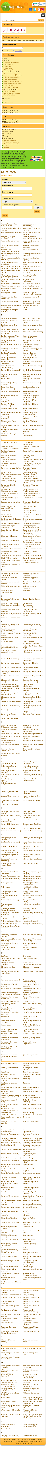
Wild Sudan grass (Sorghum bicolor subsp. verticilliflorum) (33, 1398)
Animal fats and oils (9, 95)
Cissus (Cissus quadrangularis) (28, 443)
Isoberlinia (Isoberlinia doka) (32, 774)
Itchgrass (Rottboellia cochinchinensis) (30, 780)
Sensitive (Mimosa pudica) (10, 1196)
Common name (7, 192)
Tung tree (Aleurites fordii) (31, 1331)
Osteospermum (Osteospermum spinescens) (32, 963)
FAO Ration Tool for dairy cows (12, 120)
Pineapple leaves (28, 1001)
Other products (8, 102)
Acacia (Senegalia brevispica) (11, 232)
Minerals (6, 101)
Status (36, 205)
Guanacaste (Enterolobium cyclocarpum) (32, 698)
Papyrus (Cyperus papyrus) (10, 1001)
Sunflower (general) (29, 1244)
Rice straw (26, 1083)
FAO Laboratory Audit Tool (10, 122)
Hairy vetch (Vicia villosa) (10, 734)
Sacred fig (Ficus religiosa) (10, 1134)
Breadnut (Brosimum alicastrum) (30, 392)
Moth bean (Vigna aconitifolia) (33, 912)
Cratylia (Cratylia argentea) (32, 523)
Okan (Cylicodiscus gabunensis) (8, 963)
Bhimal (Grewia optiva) (9, 408)
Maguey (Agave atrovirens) (10, 876)
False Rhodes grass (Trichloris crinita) (8, 630)
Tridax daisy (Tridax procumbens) (29, 1319)
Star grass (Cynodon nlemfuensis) (30, 1208)
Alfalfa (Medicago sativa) (9, 301)
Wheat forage (5, 1397)
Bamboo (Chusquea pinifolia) (11, 344)
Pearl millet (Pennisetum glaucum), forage (9, 1030)
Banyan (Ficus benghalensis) (11, 370)
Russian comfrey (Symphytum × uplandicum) (32, 1113)
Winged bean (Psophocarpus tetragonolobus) (32, 1402)
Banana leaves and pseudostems (7, 362)
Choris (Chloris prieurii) (9, 558)
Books (6, 145)
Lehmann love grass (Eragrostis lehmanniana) (9, 851)
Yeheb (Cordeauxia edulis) (10, 1429)
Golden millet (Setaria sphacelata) (8, 715)
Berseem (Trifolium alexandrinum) (7, 405)
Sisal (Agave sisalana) (9, 1256)
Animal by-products (9, 91)
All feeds (5, 58)
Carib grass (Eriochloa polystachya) (8, 486)
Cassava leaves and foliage (10, 502)
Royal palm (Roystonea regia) (33, 1104)
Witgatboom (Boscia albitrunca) (29, 1411)
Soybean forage (28, 1164)
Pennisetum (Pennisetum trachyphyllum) (9, 1047)
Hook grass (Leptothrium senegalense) (31, 730)
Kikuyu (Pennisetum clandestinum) (29, 812)
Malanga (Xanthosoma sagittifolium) (9, 892)
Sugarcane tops (28, 1235)
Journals (6, 147)
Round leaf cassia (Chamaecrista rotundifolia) (32, 1096)
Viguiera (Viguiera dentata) (32, 1348)
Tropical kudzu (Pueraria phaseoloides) (31, 1328)
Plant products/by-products (10, 72)
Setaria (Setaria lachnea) (9, 1211)
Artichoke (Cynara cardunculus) (29, 280)
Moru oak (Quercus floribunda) (29, 909)
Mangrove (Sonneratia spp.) (10, 900)
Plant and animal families (10, 110)
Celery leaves (5, 510)
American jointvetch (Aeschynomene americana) (32, 237)
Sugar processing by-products (12, 83)
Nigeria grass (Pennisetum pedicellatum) (32, 940)
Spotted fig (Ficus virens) (31, 1200)
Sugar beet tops (28, 1227)
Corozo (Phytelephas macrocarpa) (30, 511)
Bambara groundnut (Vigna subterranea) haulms (10, 337)
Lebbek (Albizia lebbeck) (9, 846)
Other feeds (6, 99)
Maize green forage (7, 883)
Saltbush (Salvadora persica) (11, 1158)
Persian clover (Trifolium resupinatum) (31, 985)
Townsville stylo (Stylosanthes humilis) (30, 1311)
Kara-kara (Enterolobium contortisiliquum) (9, 821)
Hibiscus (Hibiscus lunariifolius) (7, 750)
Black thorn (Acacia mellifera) (33, 332)
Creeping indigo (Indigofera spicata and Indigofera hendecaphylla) (32, 531)
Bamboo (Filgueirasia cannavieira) (8, 358)
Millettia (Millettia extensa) (32, 876)
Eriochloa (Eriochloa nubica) (10, 618)
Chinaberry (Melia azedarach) (11, 549)
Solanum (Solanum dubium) (32, 1143)
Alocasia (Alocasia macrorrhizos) (29, 225)
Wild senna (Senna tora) (31, 1393)
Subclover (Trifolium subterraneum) (29, 1219)
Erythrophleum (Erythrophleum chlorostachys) (28, 605)
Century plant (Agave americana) (8, 526)
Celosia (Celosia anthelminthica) (6, 515)
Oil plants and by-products (11, 77)
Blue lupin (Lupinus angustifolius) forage (29, 354)
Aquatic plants (8, 68)
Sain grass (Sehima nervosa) (11, 1143)
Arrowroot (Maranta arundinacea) (29, 276)
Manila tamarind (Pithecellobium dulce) (8, 905)
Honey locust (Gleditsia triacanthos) (31, 726)
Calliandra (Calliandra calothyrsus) (8, 456)
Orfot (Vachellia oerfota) (31, 958)
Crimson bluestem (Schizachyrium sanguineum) (32, 541)
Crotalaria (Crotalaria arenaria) (33, 549)
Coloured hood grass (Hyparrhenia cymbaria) (30, 477)
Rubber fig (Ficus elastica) (32, 1108)
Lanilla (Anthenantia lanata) (10, 842)
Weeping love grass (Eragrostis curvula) (8, 1385)
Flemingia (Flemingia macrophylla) (30, 630)
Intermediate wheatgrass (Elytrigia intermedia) (31, 767)
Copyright (37, 1441)
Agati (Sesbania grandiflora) (10, 283)
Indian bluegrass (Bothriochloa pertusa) (8, 763)
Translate (18, 51)
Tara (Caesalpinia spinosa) (10, 1306)
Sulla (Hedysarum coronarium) (29, 1240)
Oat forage (4, 956)
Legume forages (8, 64)
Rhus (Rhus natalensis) (31, 1072)
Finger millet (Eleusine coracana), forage (8, 651)
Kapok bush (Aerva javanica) (11, 815)
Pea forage (5, 1016)
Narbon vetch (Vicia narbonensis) (8, 948)
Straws (25, 1211)
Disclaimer (17, 1443)
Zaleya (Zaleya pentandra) (10, 1436)
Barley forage (5, 378)
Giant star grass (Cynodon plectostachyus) (10, 694)
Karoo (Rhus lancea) (8, 828)
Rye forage (26, 1117)
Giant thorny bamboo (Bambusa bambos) (8, 698)
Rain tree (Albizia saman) (9, 1063)
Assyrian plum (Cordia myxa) (32, 288)
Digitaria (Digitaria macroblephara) (7, 591)
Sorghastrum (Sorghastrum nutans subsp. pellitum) (32, 1146)
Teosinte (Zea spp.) (7, 1323)
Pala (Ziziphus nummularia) (10, 980)
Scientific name (7, 199)
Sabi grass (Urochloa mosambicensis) (8, 1131)
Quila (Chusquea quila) (30, 1055)
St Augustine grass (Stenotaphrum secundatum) (32, 1204)
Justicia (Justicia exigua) (31, 800)
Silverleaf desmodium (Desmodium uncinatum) (9, 1249)
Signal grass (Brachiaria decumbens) (9, 1244)
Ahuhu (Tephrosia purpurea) (10, 286)
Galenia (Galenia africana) (10, 659)
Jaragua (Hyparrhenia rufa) (10, 796)
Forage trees (7, 66)
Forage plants (6, 60)
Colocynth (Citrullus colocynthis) (29, 469)
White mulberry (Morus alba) (10, 1410)
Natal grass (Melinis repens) (32, 935)
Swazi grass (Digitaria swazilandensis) (30, 1261)
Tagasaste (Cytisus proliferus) (7, 1291)
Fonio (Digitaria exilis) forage (32, 637)
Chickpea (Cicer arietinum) (10, 540)
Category (5, 179)
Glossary (5, 136)
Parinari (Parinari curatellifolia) (7, 1009)
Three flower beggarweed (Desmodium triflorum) (9, 1332)
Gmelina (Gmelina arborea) (10, 710)
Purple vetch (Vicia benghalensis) (29, 1043)
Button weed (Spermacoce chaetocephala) (32, 435)
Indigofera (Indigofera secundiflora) (30, 763)
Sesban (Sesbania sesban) (10, 1207)
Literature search (7, 132)
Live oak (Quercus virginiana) (33, 850)
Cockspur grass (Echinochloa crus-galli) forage (33, 460)
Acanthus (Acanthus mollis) (10, 241)
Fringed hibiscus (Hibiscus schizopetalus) (32, 651)
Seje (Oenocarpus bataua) (10, 1192)
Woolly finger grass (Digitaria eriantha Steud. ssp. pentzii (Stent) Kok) (32, 1416)
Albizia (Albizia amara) (9, 293)
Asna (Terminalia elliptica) (31, 283)
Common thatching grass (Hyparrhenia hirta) (31, 494)
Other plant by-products (11, 87)
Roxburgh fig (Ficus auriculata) (29, 1101)
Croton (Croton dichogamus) (32, 558)
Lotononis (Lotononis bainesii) (33, 859)
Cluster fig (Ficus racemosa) (32, 451)
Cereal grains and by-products (12, 74)
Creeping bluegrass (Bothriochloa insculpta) (31, 526)
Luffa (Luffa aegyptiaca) (31, 863)
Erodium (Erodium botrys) (31, 599)
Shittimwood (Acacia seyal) (10, 1222)
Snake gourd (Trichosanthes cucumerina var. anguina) (32, 1139)
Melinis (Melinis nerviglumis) (11, 921)
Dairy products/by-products (12, 93)
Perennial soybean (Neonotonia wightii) (29, 981)
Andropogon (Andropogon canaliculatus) (31, 242)
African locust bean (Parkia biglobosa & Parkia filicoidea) (11, 267)
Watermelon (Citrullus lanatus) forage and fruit (9, 1381)
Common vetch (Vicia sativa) (32, 498)
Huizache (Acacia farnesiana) (33, 740)
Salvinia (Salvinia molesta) (10, 1160)
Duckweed (26, 590)
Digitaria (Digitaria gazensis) (10, 586)
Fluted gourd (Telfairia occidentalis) (30, 634)
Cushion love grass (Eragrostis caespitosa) (30, 561)
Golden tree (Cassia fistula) (10, 718)
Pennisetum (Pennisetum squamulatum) (9, 1038)
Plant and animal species (10, 112)
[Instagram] (42, 9)
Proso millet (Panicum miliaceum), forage (30, 1030)
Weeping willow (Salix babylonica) (8, 1389)
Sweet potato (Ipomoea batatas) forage (30, 1266)
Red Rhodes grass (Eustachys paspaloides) (9, 1109)
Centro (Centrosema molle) (10, 523)
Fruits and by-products (10, 79)
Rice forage (26, 1079)
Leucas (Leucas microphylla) (32, 838)
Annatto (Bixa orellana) (30, 249)
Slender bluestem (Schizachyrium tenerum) (9, 1266)
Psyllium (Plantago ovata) (31, 1038)
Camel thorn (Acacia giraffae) (11, 468)
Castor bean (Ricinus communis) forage (8, 507)
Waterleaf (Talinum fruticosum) (7, 1375)
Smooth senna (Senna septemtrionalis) (30, 1131)
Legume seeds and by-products (13, 76)
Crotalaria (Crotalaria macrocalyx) (30, 552)
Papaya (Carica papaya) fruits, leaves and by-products (11, 993)
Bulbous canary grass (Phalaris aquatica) (30, 413)
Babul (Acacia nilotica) (9, 318)
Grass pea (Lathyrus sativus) (32, 671)
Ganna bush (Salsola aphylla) (11, 667)
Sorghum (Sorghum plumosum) (29, 1154)
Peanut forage (6, 1025)
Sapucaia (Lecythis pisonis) (10, 1173)
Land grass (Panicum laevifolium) (8, 838)
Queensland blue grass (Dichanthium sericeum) (9, 1056)
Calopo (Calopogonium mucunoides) (9, 460)
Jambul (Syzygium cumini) (10, 792)
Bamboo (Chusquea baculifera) (8, 341)
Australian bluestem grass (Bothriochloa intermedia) (31, 302)
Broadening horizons (9, 129)
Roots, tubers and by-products (13, 81)
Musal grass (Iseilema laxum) (33, 923)
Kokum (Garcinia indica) (31, 820)
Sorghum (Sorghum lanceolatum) (29, 1150)
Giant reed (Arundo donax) (10, 676)
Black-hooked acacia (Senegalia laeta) (30, 337)
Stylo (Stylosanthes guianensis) (29, 1215)
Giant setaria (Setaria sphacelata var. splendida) (10, 685)
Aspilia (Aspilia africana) (31, 286)
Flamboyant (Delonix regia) (32, 625)
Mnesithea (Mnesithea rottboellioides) (30, 883)
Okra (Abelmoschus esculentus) (8, 968)
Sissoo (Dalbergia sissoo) (10, 1261)
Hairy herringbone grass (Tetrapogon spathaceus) (9, 726)
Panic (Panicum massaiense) (11, 988)
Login (24, 1443)
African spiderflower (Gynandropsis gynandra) (9, 276)
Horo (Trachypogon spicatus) (32, 734)
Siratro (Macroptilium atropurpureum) (8, 1253)
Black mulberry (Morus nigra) (32, 325)
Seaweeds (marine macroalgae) (7, 1188)
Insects (6, 97)
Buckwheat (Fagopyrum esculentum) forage (31, 396)
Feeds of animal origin (9, 89)
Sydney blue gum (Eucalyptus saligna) (30, 1274)
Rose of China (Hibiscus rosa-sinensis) (31, 1088)
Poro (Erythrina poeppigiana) (32, 1012)
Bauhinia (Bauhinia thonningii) (11, 391)
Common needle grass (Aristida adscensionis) (30, 490)
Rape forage (5, 1072)
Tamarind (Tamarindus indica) (11, 1297)
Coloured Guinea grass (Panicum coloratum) (30, 473)
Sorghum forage (28, 1158)
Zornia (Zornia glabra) (30, 1436)
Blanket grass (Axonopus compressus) (31, 345)
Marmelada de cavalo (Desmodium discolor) (8, 909)
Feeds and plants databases (12, 142)
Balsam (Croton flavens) (9, 329)
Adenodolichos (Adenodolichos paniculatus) (10, 250)
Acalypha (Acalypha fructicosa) (8, 237)
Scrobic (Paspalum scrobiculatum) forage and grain (10, 1183)
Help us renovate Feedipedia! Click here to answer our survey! (22, 40)
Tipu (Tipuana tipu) (29, 1295)
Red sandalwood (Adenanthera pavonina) (9, 1113)
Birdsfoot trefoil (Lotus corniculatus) (8, 422)
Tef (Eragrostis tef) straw (9, 1310)
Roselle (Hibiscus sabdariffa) (32, 1091)
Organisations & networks (11, 144)
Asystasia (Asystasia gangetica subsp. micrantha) (32, 293)
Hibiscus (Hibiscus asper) (10, 745)
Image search (6, 134)
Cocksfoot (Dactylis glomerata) (29, 456)
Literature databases (10, 140)
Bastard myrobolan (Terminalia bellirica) (8, 388)
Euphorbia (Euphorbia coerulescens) (30, 610)
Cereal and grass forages (11, 62)
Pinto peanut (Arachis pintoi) (32, 1004)
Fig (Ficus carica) (7, 642)
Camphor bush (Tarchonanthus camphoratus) (11, 473)
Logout (29, 1443)
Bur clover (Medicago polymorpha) (30, 422)
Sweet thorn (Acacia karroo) (32, 1269)
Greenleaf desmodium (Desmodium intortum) (30, 681)
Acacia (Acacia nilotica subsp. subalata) (9, 225)
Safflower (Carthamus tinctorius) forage (8, 1139)
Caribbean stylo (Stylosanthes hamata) (9, 490)
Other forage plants (9, 70)
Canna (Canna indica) (8, 481)
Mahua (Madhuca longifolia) (10, 878)
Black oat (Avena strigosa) (32, 329)
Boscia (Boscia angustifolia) (32, 366)
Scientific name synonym (11, 205)
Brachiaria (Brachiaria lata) (32, 383)
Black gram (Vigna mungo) (32, 318)
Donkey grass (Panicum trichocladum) (31, 574)
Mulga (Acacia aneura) (30, 921)
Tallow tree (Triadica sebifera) (11, 1295)
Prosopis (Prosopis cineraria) (32, 1033)
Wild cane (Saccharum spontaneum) (30, 1385)
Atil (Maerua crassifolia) (31, 297)
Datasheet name (7, 185)
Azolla (25, 310)
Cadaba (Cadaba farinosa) (10, 442)
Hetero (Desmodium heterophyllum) (8, 741)
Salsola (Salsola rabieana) (10, 1154)
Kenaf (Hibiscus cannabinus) (11, 831)
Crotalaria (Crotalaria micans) (32, 555)
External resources (8, 138)
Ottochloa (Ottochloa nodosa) (33, 971)
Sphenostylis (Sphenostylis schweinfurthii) (32, 1178)
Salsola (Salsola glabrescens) (11, 1149)
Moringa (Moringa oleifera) (31, 904)
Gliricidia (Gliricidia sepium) (10, 705)
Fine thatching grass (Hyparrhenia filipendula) (9, 647)
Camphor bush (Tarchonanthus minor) (8, 477)
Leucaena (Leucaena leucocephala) (8, 864)
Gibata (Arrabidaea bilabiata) (11, 701)
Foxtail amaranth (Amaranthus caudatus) (31, 642)
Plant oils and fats (9, 85)
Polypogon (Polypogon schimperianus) (30, 1009)
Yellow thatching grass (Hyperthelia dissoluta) (30, 1425)
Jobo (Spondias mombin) (9, 804)
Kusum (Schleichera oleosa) (32, 831)
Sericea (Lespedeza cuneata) (11, 1200)
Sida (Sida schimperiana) (9, 1239)
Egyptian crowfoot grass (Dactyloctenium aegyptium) (10, 604)
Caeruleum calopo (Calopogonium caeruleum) (10, 447)
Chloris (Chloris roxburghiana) (11, 555)
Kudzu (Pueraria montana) (31, 828)
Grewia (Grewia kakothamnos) (28, 685)
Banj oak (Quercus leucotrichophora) (7, 366)
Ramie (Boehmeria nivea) (9, 1068)
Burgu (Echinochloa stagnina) (33, 425)
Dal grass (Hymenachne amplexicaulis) (9, 574)
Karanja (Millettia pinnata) (10, 824)
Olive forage (27, 956)
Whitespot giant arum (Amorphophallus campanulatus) (30, 1376)
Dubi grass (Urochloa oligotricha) (30, 587)
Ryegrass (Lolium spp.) (30, 1121)
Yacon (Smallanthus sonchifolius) (8, 1425)
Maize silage (5, 887)
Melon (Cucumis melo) (9, 923)
